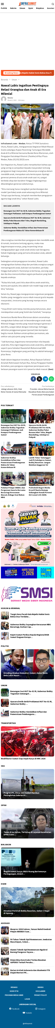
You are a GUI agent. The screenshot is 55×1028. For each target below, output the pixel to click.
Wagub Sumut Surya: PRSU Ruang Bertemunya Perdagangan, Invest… (25, 872)
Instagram (42, 1009)
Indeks (41, 987)
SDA (3, 766)
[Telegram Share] (45, 379)
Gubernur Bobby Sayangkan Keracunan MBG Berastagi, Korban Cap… (30, 625)
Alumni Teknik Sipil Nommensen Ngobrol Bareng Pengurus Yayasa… (28, 951)
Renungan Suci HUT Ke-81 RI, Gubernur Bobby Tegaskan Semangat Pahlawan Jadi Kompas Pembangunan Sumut (13, 430)
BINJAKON (6, 844)
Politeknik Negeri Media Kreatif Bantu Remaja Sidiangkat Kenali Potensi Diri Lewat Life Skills (40, 491)
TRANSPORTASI (8, 723)
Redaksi (14, 987)
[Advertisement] (27, 41)
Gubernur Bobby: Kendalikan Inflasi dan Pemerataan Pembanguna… (28, 713)
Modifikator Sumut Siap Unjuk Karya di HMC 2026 (23, 758)
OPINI (4, 805)
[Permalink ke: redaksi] (3, 99)
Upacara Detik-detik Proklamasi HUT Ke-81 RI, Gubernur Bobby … (31, 702)
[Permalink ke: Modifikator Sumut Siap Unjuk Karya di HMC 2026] (27, 741)
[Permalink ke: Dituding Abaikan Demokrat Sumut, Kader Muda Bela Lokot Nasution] (27, 664)
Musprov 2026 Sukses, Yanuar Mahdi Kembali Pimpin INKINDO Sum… (30, 930)
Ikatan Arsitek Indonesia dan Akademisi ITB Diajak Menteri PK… (30, 971)
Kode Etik (14, 991)
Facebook (15, 1009)
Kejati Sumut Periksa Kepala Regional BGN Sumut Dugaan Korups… (29, 636)
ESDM (3, 883)
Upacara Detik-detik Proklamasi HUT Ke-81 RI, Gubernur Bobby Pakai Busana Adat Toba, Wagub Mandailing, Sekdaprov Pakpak (27, 221)
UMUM (4, 685)
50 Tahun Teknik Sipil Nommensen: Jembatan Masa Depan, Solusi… (31, 940)
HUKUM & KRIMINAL (10, 608)
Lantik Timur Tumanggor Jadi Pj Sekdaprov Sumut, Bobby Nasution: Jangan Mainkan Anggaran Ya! (40, 461)
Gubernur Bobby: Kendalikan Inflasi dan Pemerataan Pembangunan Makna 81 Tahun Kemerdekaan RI (13, 462)
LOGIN (27, 999)
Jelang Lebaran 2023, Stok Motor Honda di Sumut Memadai (13, 389)
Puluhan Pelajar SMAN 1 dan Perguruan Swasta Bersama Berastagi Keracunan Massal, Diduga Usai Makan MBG (13, 492)
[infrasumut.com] (27, 3)
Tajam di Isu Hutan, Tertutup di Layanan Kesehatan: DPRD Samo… (27, 833)
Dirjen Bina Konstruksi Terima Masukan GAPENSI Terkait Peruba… (28, 961)
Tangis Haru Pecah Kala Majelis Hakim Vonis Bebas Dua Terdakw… (30, 615)
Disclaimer (40, 991)
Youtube (29, 1013)
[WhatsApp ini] (51, 379)
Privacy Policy (40, 995)
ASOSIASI (5, 923)
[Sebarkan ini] (33, 379)
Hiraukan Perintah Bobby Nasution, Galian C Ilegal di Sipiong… (26, 912)
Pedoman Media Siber (14, 995)
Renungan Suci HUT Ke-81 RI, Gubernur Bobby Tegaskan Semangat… (31, 692)
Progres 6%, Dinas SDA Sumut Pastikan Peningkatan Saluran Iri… (21, 794)
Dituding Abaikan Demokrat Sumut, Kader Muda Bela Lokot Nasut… (26, 674)
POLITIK (5, 646)
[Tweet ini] (39, 379)
